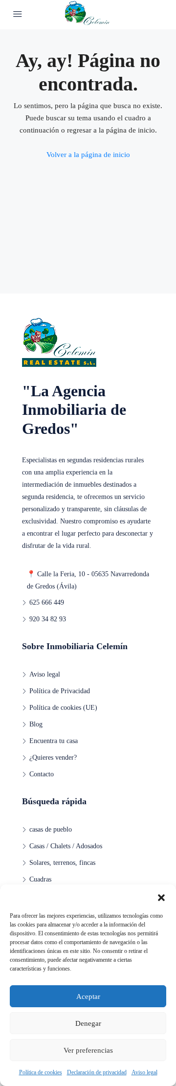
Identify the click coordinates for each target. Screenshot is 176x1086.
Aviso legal (144, 1072)
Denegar (88, 1023)
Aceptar (88, 996)
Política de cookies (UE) (63, 707)
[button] (161, 897)
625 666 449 (46, 602)
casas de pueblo (50, 829)
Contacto (41, 774)
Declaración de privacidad (97, 1072)
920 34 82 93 (47, 619)
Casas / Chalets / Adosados (65, 846)
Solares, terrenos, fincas (62, 862)
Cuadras (40, 879)
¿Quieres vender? (53, 757)
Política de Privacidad (59, 691)
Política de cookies (40, 1072)
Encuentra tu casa (53, 741)
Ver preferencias (88, 1050)
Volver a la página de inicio (88, 154)
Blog (36, 724)
